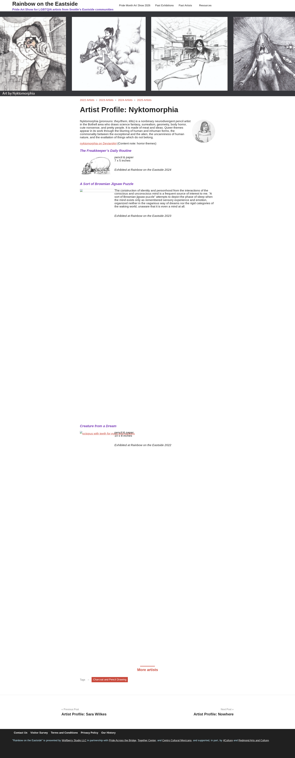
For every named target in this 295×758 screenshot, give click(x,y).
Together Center (147, 740)
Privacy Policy (89, 732)
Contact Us (20, 732)
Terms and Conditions (64, 732)
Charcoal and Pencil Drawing (109, 679)
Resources (205, 5)
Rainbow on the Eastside (45, 4)
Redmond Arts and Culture (253, 740)
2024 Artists (125, 100)
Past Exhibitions (164, 5)
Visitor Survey (39, 732)
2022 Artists (87, 100)
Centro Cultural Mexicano (176, 740)
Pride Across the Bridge (122, 740)
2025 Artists (144, 100)
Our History (108, 732)
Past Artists (185, 5)
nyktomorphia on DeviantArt (98, 143)
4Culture (228, 740)
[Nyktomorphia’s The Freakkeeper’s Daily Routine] (96, 166)
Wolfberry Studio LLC (74, 740)
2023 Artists (106, 100)
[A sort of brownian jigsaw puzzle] (103, 304)
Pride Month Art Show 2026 (134, 5)
